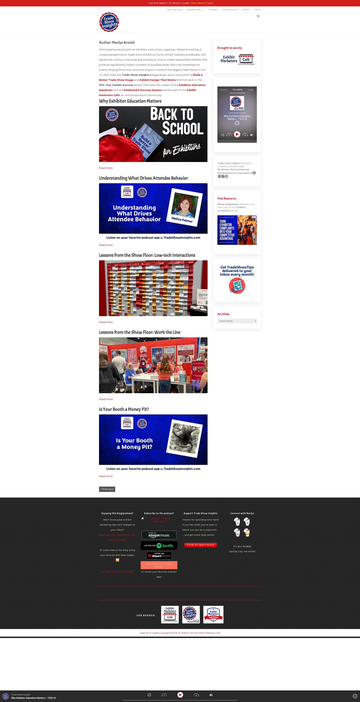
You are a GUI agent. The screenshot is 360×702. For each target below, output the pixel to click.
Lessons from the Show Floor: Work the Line (139, 332)
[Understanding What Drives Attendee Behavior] (153, 211)
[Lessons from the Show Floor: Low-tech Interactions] (153, 288)
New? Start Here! (175, 9)
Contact (257, 9)
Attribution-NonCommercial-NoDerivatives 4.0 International (234, 171)
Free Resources (229, 9)
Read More (106, 168)
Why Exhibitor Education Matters (130, 101)
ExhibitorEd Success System (143, 90)
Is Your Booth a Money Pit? (124, 409)
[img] (237, 123)
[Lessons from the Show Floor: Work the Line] (153, 365)
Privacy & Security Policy (117, 571)
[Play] (237, 134)
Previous (107, 489)
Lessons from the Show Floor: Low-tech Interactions (147, 255)
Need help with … (194, 9)
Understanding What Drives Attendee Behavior (143, 178)
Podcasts (212, 9)
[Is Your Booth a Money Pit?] (153, 442)
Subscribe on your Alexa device (159, 565)
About (245, 9)
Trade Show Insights (228, 163)
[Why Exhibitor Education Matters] (153, 134)
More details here (202, 3)
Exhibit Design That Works (158, 80)
